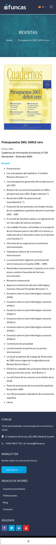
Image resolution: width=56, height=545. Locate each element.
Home (9, 40)
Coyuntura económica (14, 488)
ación (17, 168)
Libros (10, 402)
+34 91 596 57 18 (13, 443)
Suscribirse (12, 469)
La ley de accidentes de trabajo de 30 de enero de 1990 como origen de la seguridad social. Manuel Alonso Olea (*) (29, 360)
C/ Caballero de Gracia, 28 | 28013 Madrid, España (29, 436)
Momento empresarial (18, 280)
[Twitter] (12, 528)
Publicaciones (10, 495)
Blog (5, 502)
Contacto (8, 509)
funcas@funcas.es (36, 443)
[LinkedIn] (19, 528)
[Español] (42, 7)
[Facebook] (4, 528)
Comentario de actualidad (20, 343)
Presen (10, 168)
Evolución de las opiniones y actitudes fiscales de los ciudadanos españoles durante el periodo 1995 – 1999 (31, 210)
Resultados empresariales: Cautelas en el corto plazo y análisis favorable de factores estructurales (31, 272)
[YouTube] (26, 528)
